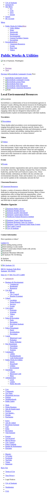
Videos (12, 50)
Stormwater (14, 32)
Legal (12, 380)
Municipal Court (15, 338)
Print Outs (13, 48)
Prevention (13, 334)
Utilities (12, 366)
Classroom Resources (17, 44)
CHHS (12, 354)
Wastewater (14, 34)
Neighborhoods (15, 356)
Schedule (13, 312)
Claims (12, 382)
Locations (13, 300)
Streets (12, 362)
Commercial (14, 284)
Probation (13, 340)
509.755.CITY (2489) (17, 275)
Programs (13, 310)
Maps (12, 376)
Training (13, 350)
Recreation (13, 322)
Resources (13, 288)
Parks (12, 320)
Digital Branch (15, 302)
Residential (14, 286)
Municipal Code (15, 374)
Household (14, 364)
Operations (14, 346)
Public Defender (15, 342)
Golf (11, 326)
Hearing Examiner (16, 296)
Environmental (15, 36)
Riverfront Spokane (17, 324)
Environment (14, 368)
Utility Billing (15, 28)
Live (11, 316)
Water (12, 30)
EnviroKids (14, 40)
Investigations (15, 332)
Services (13, 304)
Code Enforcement (16, 358)
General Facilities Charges (19, 38)
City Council (14, 294)
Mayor (12, 292)
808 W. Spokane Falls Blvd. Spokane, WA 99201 (11, 270)
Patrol (12, 330)
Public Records (15, 384)
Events (12, 46)
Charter (12, 372)
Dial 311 (4, 275)
